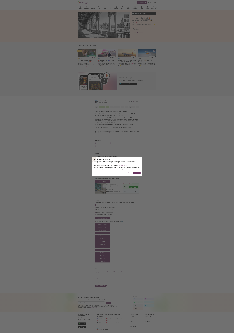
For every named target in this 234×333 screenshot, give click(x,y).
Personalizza (127, 172)
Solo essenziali (118, 172)
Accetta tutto (136, 172)
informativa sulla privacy (124, 165)
